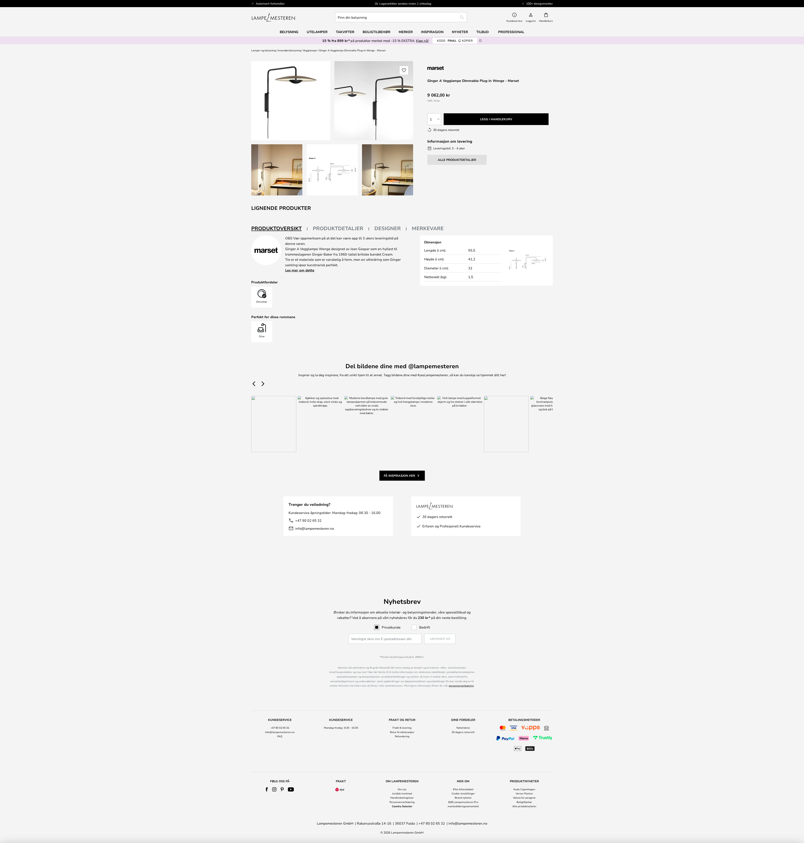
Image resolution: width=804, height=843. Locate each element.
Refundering (402, 736)
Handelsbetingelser (402, 797)
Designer (387, 228)
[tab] (279, 228)
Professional (511, 32)
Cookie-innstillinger (463, 793)
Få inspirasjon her (399, 476)
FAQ (279, 736)
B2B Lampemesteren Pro (463, 802)
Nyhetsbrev (463, 727)
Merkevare (428, 228)
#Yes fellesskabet (463, 789)
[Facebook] (267, 789)
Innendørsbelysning (289, 50)
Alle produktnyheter (524, 806)
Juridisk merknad (402, 793)
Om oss (402, 789)
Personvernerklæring (402, 802)
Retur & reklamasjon (402, 732)
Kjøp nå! (422, 40)
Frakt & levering (402, 727)
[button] (276, 169)
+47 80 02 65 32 (308, 520)
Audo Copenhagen (524, 789)
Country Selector (402, 806)
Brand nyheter (463, 797)
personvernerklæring (461, 685)
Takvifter (345, 32)
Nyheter (460, 32)
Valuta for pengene (524, 797)
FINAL (455, 41)
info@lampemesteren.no (314, 528)
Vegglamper (310, 50)
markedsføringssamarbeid (463, 806)
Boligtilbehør (524, 802)
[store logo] (273, 17)
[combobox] (401, 17)
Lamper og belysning (263, 50)
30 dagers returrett (463, 732)
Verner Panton (524, 793)
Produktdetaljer (338, 228)
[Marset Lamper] (449, 68)
